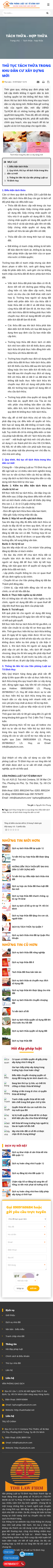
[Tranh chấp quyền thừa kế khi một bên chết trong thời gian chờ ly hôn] (7, 1100)
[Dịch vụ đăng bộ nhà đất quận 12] (6, 1173)
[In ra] (43, 81)
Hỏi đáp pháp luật (14, 1349)
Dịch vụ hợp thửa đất (22, 1040)
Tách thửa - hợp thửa (33, 40)
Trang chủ (15, 40)
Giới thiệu (10, 1315)
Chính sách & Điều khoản (18, 1356)
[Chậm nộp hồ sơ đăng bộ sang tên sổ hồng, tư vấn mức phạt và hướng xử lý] (6, 1183)
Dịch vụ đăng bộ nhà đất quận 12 (28, 1173)
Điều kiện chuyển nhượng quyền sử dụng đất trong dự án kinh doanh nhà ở (30, 1078)
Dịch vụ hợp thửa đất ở (23, 962)
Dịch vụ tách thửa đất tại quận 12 (28, 848)
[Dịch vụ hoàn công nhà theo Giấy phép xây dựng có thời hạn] (6, 1193)
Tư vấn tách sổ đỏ (20, 1011)
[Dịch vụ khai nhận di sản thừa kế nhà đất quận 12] (6, 1153)
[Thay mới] (37, 1275)
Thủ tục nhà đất (13, 1363)
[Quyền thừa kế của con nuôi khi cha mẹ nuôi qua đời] (7, 1108)
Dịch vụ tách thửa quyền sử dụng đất (29, 1031)
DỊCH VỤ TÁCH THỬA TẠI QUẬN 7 (27, 926)
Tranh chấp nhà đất (15, 1336)
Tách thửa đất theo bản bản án (26, 972)
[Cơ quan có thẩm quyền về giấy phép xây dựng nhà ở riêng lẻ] (7, 1061)
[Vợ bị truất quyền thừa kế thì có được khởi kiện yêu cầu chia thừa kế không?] (7, 1116)
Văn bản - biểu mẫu (15, 1329)
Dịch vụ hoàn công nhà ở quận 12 (28, 1163)
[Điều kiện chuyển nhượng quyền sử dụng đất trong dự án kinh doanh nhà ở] (7, 1076)
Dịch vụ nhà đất (13, 1322)
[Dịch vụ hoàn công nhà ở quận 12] (6, 1163)
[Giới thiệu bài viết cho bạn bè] (38, 81)
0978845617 (11, 1563)
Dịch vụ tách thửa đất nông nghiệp (28, 952)
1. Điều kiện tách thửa (17, 166)
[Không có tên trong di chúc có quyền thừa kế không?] (7, 1092)
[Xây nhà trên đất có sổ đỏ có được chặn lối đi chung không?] (7, 1132)
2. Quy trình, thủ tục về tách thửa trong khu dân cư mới (27, 172)
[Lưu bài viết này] (48, 81)
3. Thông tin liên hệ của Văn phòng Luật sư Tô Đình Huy (27, 179)
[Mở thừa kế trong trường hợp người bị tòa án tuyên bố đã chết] (7, 1124)
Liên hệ (9, 1370)
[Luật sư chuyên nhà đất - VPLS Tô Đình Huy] (21, 5)
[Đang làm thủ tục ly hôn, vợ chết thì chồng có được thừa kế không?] (7, 1084)
